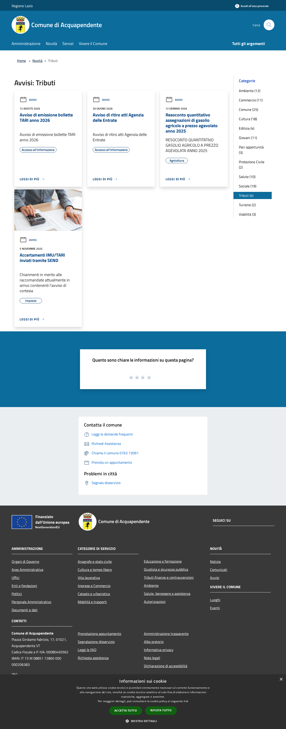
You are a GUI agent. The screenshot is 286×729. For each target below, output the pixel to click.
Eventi (215, 608)
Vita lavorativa (89, 577)
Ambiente (151, 585)
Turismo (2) (247, 205)
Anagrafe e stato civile (95, 561)
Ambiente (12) (249, 90)
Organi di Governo (25, 561)
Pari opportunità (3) (251, 149)
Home (21, 60)
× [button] (281, 679)
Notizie (215, 561)
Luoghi (215, 599)
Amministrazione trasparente (166, 633)
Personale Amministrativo (31, 602)
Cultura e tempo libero (95, 569)
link (186, 701)
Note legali (152, 657)
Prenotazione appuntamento (99, 633)
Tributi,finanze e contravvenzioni (169, 577)
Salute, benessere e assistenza (167, 593)
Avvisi (33, 100)
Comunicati (218, 569)
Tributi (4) (246, 195)
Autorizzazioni (155, 601)
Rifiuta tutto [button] (161, 710)
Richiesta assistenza (93, 657)
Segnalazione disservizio (96, 641)
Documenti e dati (25, 610)
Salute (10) (247, 176)
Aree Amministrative (27, 569)
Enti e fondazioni (24, 585)
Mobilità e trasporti (92, 602)
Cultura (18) (248, 119)
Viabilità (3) (247, 214)
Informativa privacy (158, 649)
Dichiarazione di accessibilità (165, 666)
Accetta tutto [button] (125, 710)
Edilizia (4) (246, 128)
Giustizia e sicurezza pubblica (166, 569)
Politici (17, 593)
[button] (143, 721)
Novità (37, 60)
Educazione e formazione (163, 561)
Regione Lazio (22, 6)
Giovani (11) (248, 137)
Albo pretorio (154, 641)
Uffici (15, 577)
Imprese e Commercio (94, 585)
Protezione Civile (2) (251, 164)
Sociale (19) (247, 186)
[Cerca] (269, 24)
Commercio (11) (251, 100)
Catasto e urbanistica (94, 593)
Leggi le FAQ (87, 649)
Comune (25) (248, 109)
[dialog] (143, 702)
